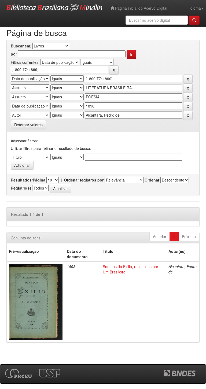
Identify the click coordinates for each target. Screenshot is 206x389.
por (14, 54)
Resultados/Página (28, 180)
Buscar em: (21, 46)
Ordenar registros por (84, 180)
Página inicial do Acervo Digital (140, 8)
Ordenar (152, 180)
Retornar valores (28, 124)
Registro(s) (21, 188)
